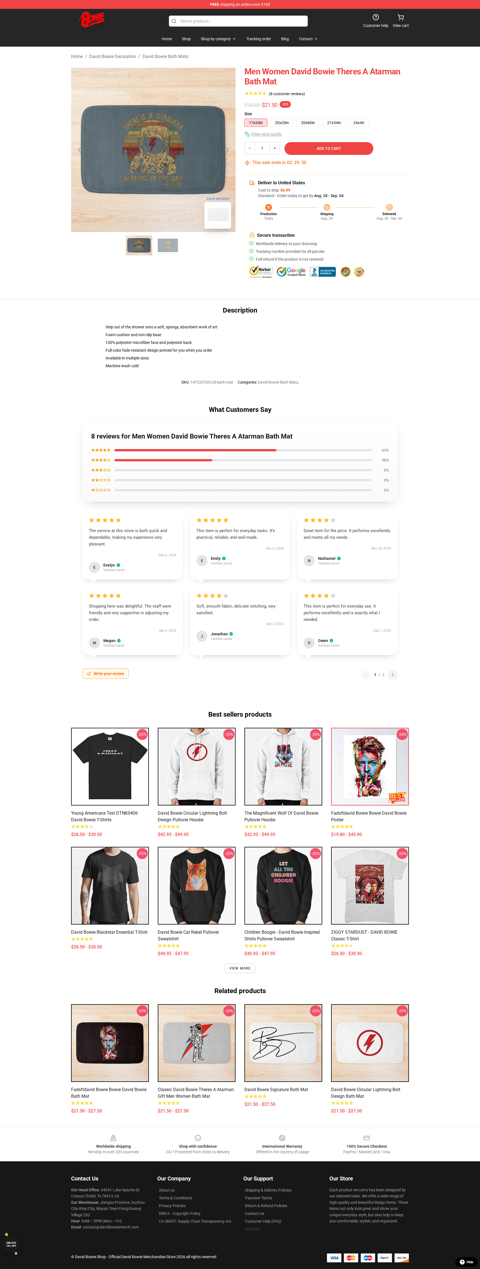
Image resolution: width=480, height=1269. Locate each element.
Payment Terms (258, 1198)
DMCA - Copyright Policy (180, 1213)
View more (240, 968)
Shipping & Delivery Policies (268, 1190)
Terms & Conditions (175, 1198)
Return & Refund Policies (266, 1205)
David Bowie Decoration (112, 56)
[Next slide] (227, 150)
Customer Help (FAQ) (263, 1221)
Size (248, 114)
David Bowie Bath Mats (165, 56)
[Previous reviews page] (366, 675)
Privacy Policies (172, 1205)
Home (77, 56)
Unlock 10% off (11, 1244)
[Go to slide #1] (139, 245)
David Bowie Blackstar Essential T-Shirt (109, 932)
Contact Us (254, 1213)
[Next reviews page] (393, 675)
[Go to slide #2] (167, 245)
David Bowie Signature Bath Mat (276, 1089)
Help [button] (470, 1262)
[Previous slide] (80, 150)
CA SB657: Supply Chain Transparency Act (195, 1221)
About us (166, 1190)
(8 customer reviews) (287, 94)
